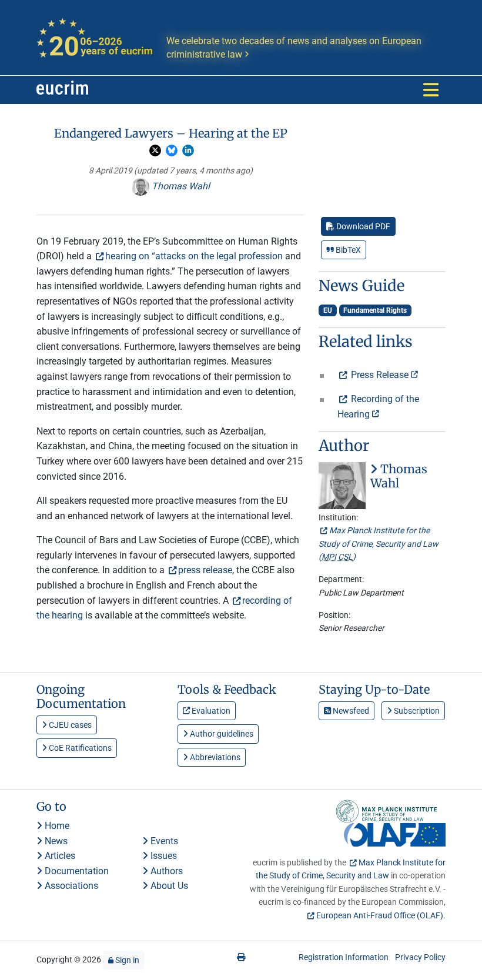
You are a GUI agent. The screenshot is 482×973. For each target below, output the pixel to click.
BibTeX (347, 250)
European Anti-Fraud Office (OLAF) (379, 915)
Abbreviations (214, 757)
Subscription (416, 710)
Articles (58, 855)
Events (163, 841)
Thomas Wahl (179, 186)
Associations (70, 885)
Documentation (75, 871)
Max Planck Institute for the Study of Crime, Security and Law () (379, 543)
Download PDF (362, 226)
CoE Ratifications (79, 748)
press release (205, 570)
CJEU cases (69, 725)
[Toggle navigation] (431, 90)
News (55, 841)
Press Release (380, 374)
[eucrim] (62, 90)
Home (55, 825)
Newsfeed (350, 710)
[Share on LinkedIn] (188, 150)
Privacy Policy (420, 957)
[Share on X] (155, 150)
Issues (162, 855)
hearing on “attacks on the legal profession (194, 256)
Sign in (126, 960)
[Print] (241, 957)
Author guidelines (220, 733)
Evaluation (210, 710)
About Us (168, 885)
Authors (165, 871)
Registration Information (344, 957)
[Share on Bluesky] (172, 150)
